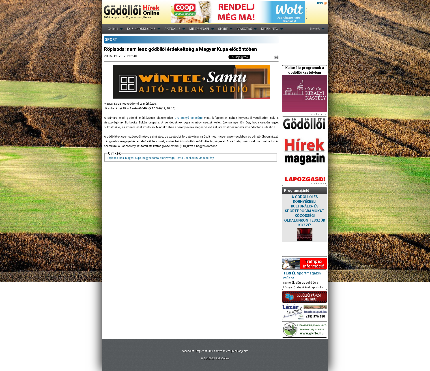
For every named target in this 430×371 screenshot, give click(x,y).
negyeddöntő (150, 158)
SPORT (223, 28)
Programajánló (296, 190)
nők (121, 158)
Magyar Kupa (133, 158)
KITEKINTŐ (269, 28)
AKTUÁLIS (172, 28)
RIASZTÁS (244, 28)
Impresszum (204, 351)
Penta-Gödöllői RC (187, 158)
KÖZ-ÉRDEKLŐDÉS (141, 28)
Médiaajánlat (240, 351)
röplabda (113, 158)
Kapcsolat (188, 351)
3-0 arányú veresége (187, 117)
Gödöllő (113, 28)
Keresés (315, 28)
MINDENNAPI (199, 28)
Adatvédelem (222, 351)
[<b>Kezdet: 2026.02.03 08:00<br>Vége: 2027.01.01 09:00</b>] (304, 234)
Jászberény (206, 158)
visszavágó (167, 158)
